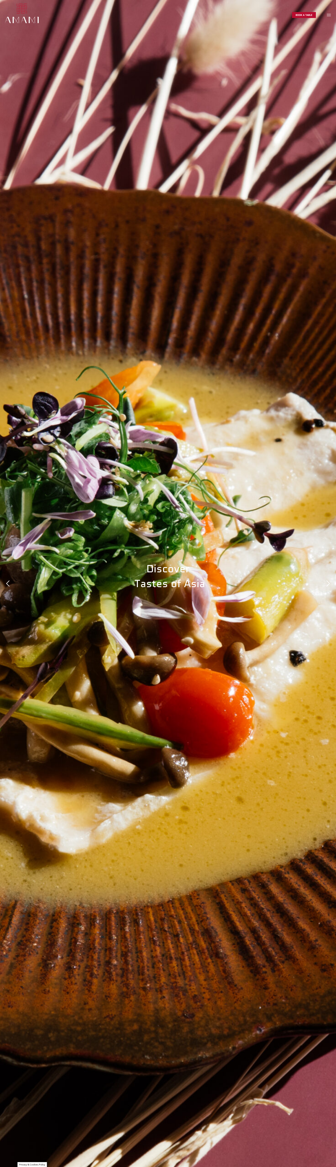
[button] (329, 15)
